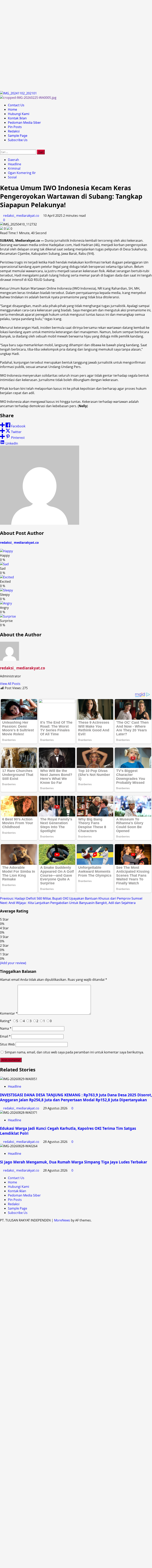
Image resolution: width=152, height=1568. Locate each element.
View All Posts (10, 683)
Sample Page (17, 135)
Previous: (71, 898)
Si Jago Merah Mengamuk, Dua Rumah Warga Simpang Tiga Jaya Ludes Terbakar (73, 1161)
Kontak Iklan (17, 118)
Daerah (13, 160)
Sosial (12, 177)
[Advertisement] (76, 45)
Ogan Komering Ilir (22, 173)
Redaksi (14, 131)
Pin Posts (15, 127)
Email (5, 1036)
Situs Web (7, 1044)
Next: (68, 903)
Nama (5, 1028)
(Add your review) (13, 963)
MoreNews (62, 1220)
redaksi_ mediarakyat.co (21, 215)
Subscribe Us (18, 140)
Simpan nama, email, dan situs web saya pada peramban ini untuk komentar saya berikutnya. (74, 1052)
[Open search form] (1, 147)
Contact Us (16, 105)
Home (12, 109)
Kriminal (14, 168)
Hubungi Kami (18, 114)
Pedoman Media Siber (24, 122)
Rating (5, 1021)
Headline (14, 164)
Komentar (9, 1013)
